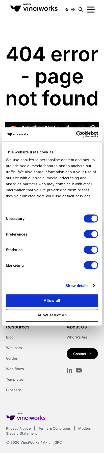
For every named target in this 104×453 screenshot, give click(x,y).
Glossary (13, 390)
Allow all (52, 300)
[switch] (91, 234)
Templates (15, 379)
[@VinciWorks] (79, 370)
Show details (76, 286)
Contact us (82, 354)
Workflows (15, 369)
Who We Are (77, 337)
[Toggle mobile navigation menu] (91, 10)
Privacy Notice (18, 428)
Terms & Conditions (54, 428)
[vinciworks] (70, 370)
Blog (10, 337)
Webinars (14, 348)
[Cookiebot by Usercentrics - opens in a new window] (76, 134)
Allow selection (52, 315)
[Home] (35, 10)
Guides (12, 358)
